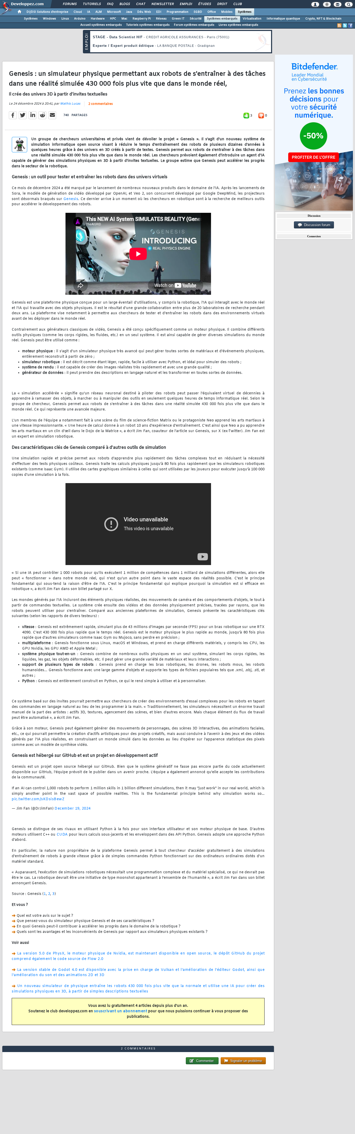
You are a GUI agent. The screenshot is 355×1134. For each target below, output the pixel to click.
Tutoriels (91, 4)
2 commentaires (100, 104)
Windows (49, 19)
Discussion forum (316, 225)
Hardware (98, 19)
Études (204, 4)
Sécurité (196, 19)
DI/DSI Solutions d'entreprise (47, 12)
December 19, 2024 (73, 808)
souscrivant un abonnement (120, 1011)
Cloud (78, 12)
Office (211, 12)
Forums (69, 4)
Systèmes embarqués (222, 19)
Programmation (177, 12)
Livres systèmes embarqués (238, 25)
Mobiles (227, 12)
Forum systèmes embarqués (194, 25)
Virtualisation (252, 19)
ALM (98, 12)
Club (237, 4)
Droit (221, 4)
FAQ (110, 4)
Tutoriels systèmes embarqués (148, 25)
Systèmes (245, 12)
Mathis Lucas (70, 104)
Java (129, 12)
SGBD (198, 12)
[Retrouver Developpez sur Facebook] (350, 25)
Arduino (80, 19)
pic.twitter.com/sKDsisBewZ (38, 799)
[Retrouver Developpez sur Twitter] (345, 25)
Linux (65, 19)
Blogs (124, 4)
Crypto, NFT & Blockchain (323, 19)
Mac (124, 19)
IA (88, 12)
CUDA (62, 834)
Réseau (161, 19)
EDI (158, 12)
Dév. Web (144, 12)
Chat (140, 4)
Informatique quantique (283, 19)
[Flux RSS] (339, 25)
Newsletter (162, 4)
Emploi (185, 4)
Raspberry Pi (142, 19)
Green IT (178, 19)
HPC (113, 19)
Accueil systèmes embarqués (101, 25)
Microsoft (114, 12)
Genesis (70, 199)
